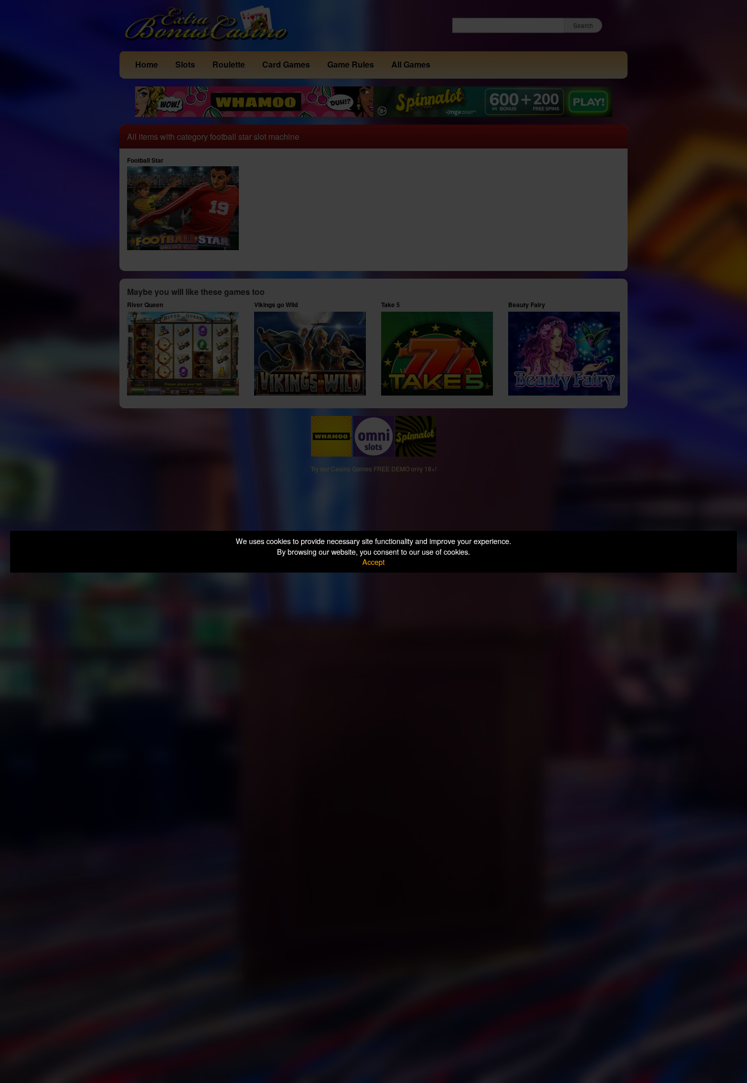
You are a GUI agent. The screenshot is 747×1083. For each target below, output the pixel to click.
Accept (373, 561)
